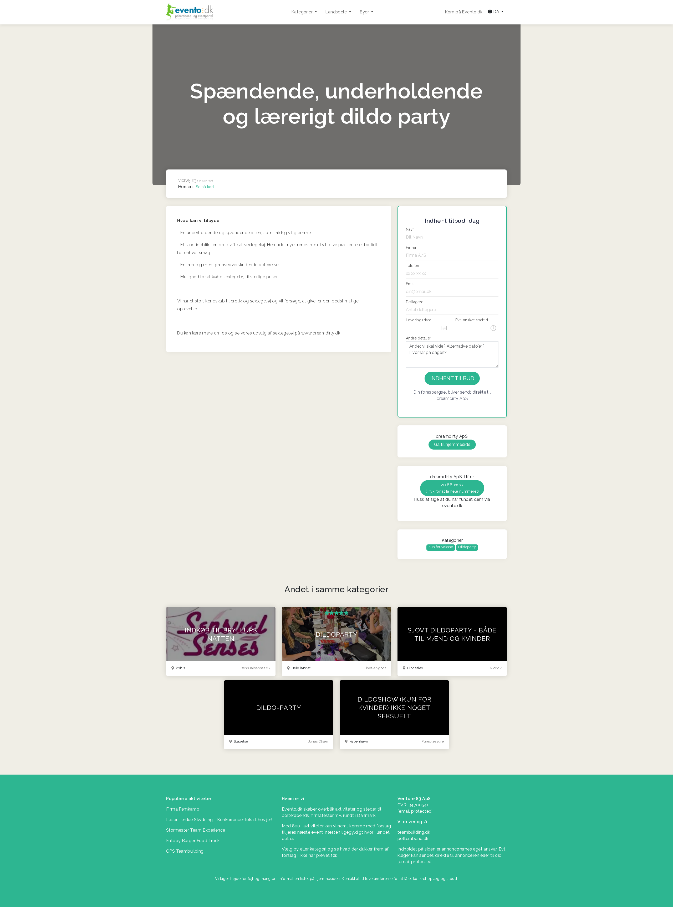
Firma (411, 247)
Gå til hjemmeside (452, 444)
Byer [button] (365, 11)
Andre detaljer (418, 338)
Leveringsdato (418, 320)
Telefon (412, 266)
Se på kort (205, 187)
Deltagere (415, 302)
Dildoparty (467, 547)
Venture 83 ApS (414, 798)
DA (496, 11)
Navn (410, 229)
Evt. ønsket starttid (471, 320)
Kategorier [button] (302, 11)
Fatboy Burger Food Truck (193, 840)
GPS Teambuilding (184, 851)
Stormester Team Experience (195, 830)
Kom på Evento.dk (463, 11)
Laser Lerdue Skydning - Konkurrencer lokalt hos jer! (219, 819)
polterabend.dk (413, 838)
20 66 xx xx (452, 487)
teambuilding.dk (413, 832)
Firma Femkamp (182, 809)
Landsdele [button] (336, 11)
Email (411, 284)
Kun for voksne (441, 547)
